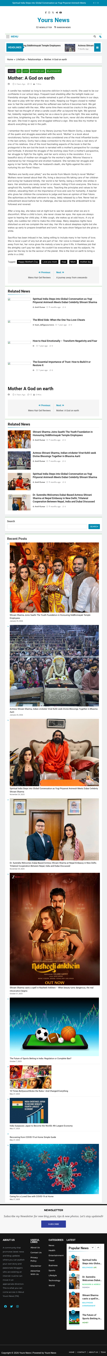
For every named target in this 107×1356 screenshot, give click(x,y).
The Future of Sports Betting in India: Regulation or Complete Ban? (40, 1058)
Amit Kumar (40, 307)
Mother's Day (37, 71)
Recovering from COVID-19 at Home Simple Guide (33, 1137)
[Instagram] (17, 1306)
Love (25, 71)
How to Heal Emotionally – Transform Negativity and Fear (65, 341)
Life (19, 71)
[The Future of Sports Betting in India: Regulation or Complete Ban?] (54, 1055)
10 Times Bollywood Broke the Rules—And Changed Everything (39, 1091)
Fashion (85, 1269)
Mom (73, 262)
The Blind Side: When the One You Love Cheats (59, 320)
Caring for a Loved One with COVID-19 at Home (32, 1196)
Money (85, 1304)
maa (64, 262)
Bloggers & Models (91, 1266)
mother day (85, 262)
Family (12, 71)
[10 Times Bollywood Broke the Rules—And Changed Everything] (30, 1088)
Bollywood (87, 1284)
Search (11, 521)
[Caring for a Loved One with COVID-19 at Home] (54, 1193)
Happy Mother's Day (28, 262)
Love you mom (49, 262)
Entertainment (88, 1287)
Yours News (53, 20)
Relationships (54, 71)
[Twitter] (11, 1306)
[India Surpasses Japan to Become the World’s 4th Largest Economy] (29, 1122)
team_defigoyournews (44, 324)
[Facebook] (5, 1306)
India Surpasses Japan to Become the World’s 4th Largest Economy (41, 1126)
